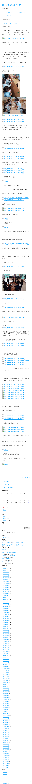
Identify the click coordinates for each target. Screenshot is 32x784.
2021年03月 (6, 686)
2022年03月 (6, 666)
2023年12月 (6, 628)
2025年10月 (6, 585)
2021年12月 (6, 670)
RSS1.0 (5, 772)
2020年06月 (6, 701)
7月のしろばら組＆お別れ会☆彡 (9, 552)
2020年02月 (6, 709)
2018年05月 (6, 750)
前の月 (4, 510)
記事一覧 (6, 481)
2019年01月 (6, 734)
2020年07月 (6, 699)
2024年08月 (6, 612)
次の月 (4, 512)
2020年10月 (6, 695)
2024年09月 (6, 610)
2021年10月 (6, 674)
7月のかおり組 (5, 549)
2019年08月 (6, 720)
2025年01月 (6, 603)
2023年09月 (6, 633)
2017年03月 (6, 767)
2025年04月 (6, 597)
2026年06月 (6, 570)
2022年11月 (6, 651)
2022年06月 (6, 661)
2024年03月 (6, 622)
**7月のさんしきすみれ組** (8, 555)
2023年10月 (6, 632)
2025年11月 (6, 583)
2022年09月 (6, 655)
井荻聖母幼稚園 (11, 5)
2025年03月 (6, 599)
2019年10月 (6, 717)
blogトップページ (23, 12)
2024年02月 (6, 624)
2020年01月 (6, 711)
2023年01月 (6, 647)
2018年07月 (6, 746)
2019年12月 (6, 713)
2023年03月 (6, 643)
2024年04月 (6, 620)
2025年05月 (6, 595)
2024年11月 (6, 606)
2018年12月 (6, 736)
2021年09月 (6, 676)
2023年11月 (6, 630)
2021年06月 (6, 680)
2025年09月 (6, 587)
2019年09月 (6, 719)
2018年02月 (6, 755)
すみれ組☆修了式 (8, 487)
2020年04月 (6, 705)
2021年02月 (6, 688)
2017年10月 (6, 763)
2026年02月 (6, 577)
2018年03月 (6, 753)
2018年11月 (6, 738)
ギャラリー (6, 537)
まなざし (5, 516)
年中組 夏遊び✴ (6, 558)
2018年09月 (6, 742)
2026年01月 (6, 579)
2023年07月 (6, 635)
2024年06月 (6, 616)
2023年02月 (6, 645)
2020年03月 (6, 707)
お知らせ (5, 518)
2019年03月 (6, 730)
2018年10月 (6, 740)
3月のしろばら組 (10, 23)
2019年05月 (6, 726)
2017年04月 (6, 765)
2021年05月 (6, 682)
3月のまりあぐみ (8, 484)
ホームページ (9, 12)
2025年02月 (6, 601)
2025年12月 (6, 581)
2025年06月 (6, 593)
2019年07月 (6, 722)
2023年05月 (6, 639)
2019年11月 (6, 715)
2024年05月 (6, 618)
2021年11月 (6, 672)
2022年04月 (6, 664)
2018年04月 (6, 751)
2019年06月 (6, 724)
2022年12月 (6, 649)
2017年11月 (6, 761)
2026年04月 (6, 574)
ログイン (9, 15)
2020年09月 (6, 697)
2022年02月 (6, 668)
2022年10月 (6, 653)
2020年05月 (6, 703)
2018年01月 (6, 757)
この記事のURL (26, 477)
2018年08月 (6, 744)
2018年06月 (6, 748)
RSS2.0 (5, 774)
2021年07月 (6, 678)
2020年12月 (6, 692)
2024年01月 (6, 626)
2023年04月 (6, 641)
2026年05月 (6, 572)
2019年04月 (6, 728)
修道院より (6, 520)
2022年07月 (6, 659)
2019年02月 (6, 732)
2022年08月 (6, 657)
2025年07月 (6, 591)
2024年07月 (6, 614)
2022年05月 (6, 663)
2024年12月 (6, 605)
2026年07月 (6, 568)
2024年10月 (6, 608)
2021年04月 (6, 684)
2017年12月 (6, 759)
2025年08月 (6, 589)
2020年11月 (6, 693)
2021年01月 (6, 690)
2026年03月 (6, 576)
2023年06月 (6, 637)
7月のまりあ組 (5, 562)
